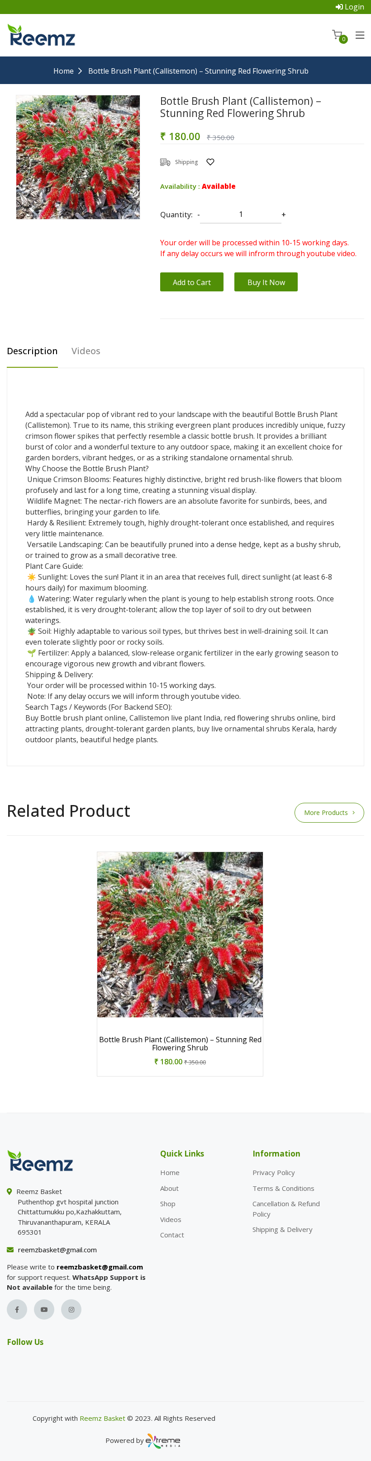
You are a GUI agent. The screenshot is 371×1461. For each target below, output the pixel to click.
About (169, 1188)
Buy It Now (266, 282)
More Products (326, 812)
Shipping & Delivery (282, 1229)
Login (354, 7)
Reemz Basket (102, 1418)
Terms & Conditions (283, 1188)
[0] (337, 35)
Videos (85, 351)
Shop (168, 1203)
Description (32, 351)
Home (63, 71)
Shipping (186, 162)
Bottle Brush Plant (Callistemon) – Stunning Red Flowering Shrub (180, 1043)
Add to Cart (192, 282)
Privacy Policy (273, 1172)
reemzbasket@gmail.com (57, 1249)
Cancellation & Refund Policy (286, 1208)
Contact (172, 1234)
